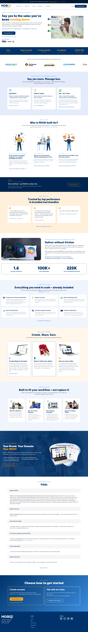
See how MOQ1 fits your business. (49, 127)
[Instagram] (64, 618)
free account (46, 291)
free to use (16, 594)
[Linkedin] (68, 618)
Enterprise (48, 6)
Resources (40, 6)
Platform (27, 6)
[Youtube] (71, 618)
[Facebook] (61, 618)
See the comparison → (28, 540)
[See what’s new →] (53, 1)
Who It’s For (18, 6)
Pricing (34, 6)
